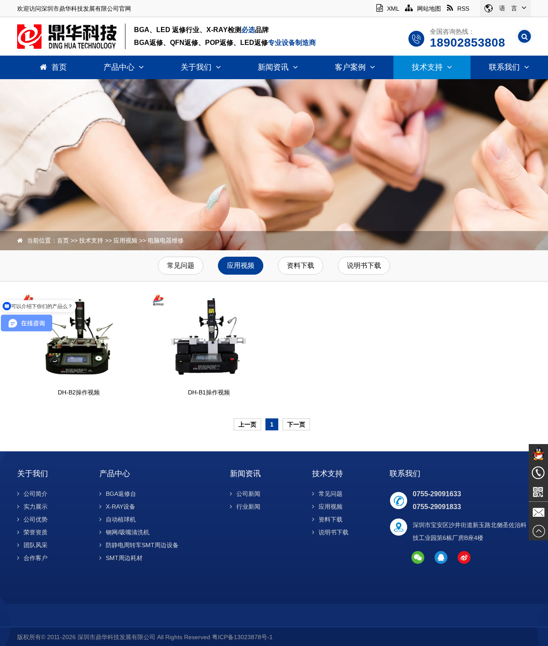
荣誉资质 (36, 532)
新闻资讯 (273, 67)
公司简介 (36, 493)
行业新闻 (248, 506)
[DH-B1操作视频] (209, 336)
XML (393, 8)
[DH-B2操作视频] (79, 336)
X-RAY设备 (120, 506)
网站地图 (429, 8)
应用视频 (125, 240)
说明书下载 (364, 265)
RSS (463, 8)
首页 (59, 67)
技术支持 (427, 67)
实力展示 (36, 506)
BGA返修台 (121, 493)
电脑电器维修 (166, 240)
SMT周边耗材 (124, 557)
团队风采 (36, 545)
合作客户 (36, 557)
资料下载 (300, 265)
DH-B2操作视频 (79, 392)
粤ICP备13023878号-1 (242, 637)
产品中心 (119, 67)
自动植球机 (121, 519)
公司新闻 (248, 493)
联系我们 (504, 67)
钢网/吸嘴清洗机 (127, 532)
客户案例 (350, 67)
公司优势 (36, 519)
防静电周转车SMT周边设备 (142, 545)
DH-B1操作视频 (209, 392)
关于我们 (196, 67)
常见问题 (180, 265)
